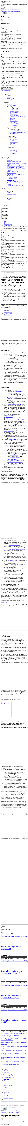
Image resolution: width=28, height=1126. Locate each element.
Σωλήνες (12, 140)
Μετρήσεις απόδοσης (12, 177)
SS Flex (9, 201)
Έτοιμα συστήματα (14, 111)
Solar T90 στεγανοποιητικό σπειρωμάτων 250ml (13, 458)
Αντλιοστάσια (13, 114)
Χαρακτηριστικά (8, 312)
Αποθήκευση (4, 88)
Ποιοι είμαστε (10, 98)
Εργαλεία (12, 122)
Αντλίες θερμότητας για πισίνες (17, 132)
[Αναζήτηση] (4, 206)
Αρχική (5, 221)
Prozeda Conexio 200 (13, 560)
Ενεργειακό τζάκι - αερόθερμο (14, 167)
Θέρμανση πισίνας (11, 173)
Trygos (8, 199)
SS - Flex (6, 1093)
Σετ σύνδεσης (10, 401)
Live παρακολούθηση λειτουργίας (15, 181)
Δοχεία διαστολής (14, 115)
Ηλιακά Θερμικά (14, 109)
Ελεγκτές (12, 118)
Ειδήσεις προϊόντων (12, 105)
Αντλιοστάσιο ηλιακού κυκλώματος (12, 404)
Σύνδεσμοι (12, 144)
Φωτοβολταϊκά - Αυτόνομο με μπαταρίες (17, 174)
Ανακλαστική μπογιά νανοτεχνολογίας (12, 398)
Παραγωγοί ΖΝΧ (14, 123)
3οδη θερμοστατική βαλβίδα (16, 439)
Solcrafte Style (10, 180)
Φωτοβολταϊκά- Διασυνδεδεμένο (15, 185)
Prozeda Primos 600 (19, 419)
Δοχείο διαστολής (8, 417)
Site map (6, 1095)
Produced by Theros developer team (9, 1105)
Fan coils (9, 170)
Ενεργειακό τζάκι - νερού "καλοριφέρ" (16, 168)
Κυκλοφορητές (13, 125)
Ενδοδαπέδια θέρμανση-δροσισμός (15, 166)
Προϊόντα (6, 222)
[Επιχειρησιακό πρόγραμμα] (11, 9)
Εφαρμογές (9, 160)
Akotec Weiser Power (14, 545)
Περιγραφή (6, 310)
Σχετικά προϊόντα (8, 313)
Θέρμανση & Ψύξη (15, 130)
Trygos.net (6, 1092)
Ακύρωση (11, 88)
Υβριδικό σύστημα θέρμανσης (14, 175)
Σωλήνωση (6, 445)
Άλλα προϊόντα (14, 121)
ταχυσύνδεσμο (9, 415)
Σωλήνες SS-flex (14, 139)
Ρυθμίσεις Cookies (8, 1098)
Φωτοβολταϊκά (13, 150)
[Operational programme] (10, 11)
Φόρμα (8, 192)
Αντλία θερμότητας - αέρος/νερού (15, 171)
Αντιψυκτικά (13, 119)
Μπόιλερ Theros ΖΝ (9, 431)
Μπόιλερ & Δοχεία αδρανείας (17, 116)
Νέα (5, 188)
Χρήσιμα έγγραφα (8, 315)
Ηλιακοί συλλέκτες (15, 112)
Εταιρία (9, 97)
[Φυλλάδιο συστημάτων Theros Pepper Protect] (6, 716)
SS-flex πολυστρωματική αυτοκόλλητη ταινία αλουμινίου (15, 461)
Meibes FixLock (14, 455)
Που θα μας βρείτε (11, 194)
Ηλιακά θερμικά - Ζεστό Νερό (14, 161)
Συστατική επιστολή (12, 178)
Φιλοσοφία (9, 99)
